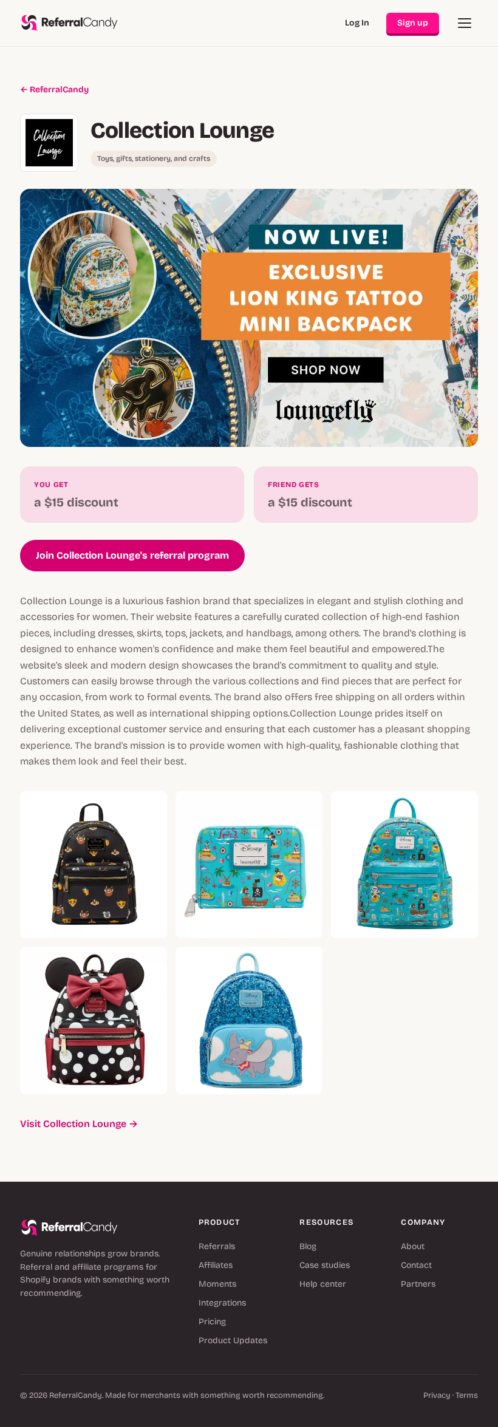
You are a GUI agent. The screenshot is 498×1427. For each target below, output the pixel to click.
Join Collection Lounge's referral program (132, 555)
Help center (322, 1284)
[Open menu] (464, 23)
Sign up (412, 23)
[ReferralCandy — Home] (70, 23)
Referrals (217, 1246)
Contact (416, 1265)
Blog (307, 1246)
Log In (357, 23)
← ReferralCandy (54, 89)
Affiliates (216, 1265)
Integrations (222, 1303)
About (413, 1246)
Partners (418, 1284)
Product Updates (233, 1340)
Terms (466, 1395)
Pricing (212, 1321)
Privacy (437, 1395)
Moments (217, 1284)
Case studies (324, 1265)
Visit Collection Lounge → (79, 1123)
